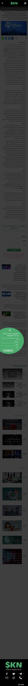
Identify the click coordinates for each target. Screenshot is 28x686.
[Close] (10, 330)
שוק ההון (21, 684)
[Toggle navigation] (25, 3)
